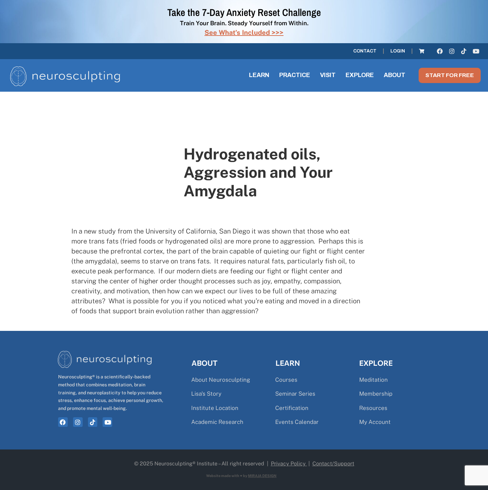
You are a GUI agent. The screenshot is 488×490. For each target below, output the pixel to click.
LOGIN (397, 51)
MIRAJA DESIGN (262, 476)
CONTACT (364, 51)
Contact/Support (333, 463)
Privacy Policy (288, 463)
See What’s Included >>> (244, 33)
